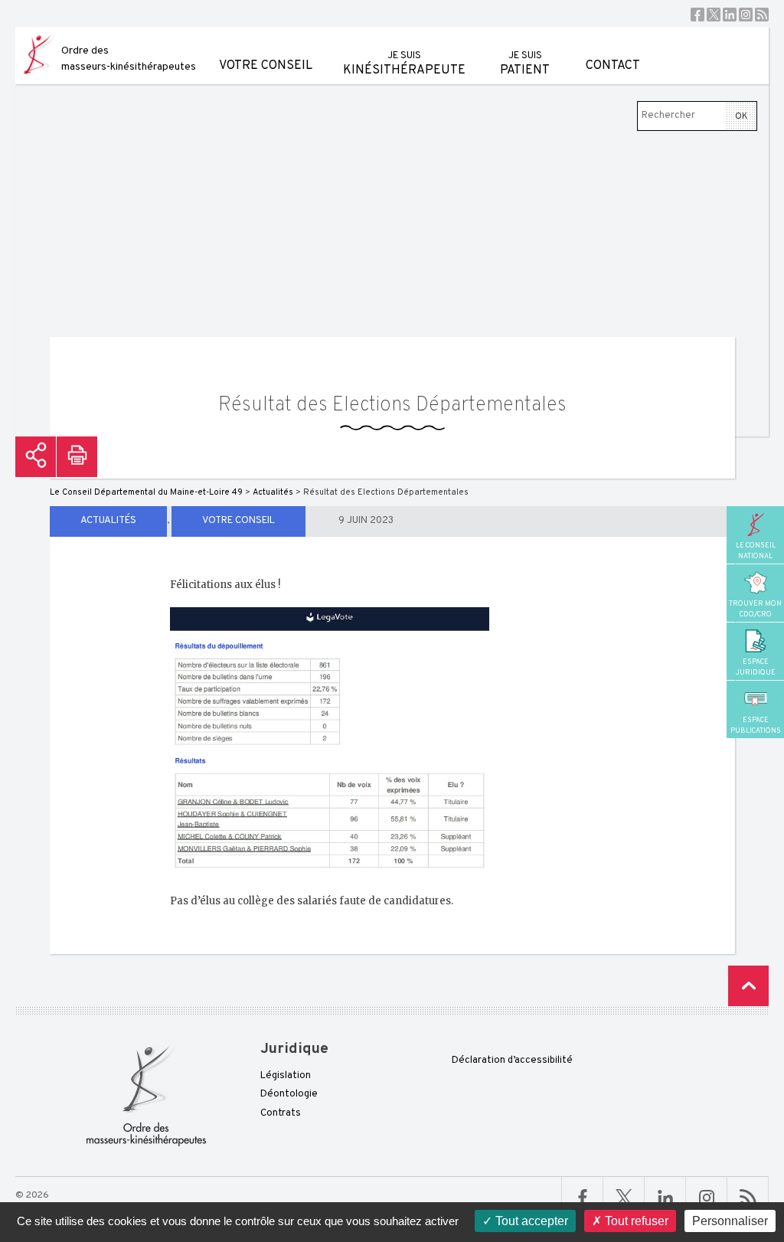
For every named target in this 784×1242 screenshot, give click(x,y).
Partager (35, 456)
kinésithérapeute (404, 64)
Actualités (108, 521)
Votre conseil (265, 66)
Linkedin (730, 14)
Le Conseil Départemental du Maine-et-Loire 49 (146, 492)
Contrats (280, 1113)
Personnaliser (730, 1220)
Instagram (746, 14)
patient (525, 64)
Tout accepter (530, 1220)
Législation (285, 1076)
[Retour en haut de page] (748, 986)
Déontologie (289, 1094)
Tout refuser (635, 1220)
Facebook (697, 14)
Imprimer (77, 456)
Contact (613, 66)
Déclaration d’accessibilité (512, 1060)
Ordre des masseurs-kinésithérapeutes (128, 59)
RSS (762, 14)
